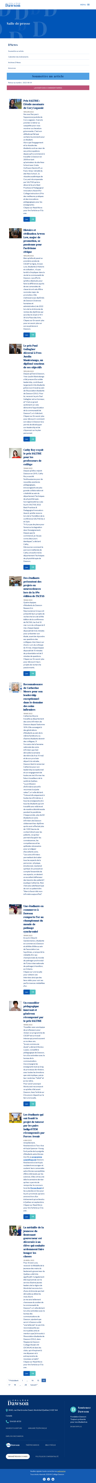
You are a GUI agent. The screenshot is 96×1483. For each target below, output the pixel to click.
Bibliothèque (50, 1445)
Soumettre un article (16, 51)
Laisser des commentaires (48, 88)
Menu (88, 4)
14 (32, 1380)
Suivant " (33, 1385)
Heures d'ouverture (14, 1428)
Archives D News (14, 62)
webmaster (61, 1471)
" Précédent (13, 1380)
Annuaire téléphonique (37, 1428)
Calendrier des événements (18, 57)
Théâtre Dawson (32, 1445)
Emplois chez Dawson (14, 1436)
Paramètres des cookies (17, 1456)
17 (9, 1385)
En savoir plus (76, 1426)
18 (15, 1385)
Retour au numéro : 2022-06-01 (20, 83)
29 (26, 1385)
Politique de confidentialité (47, 1456)
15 (38, 1380)
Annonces (12, 68)
